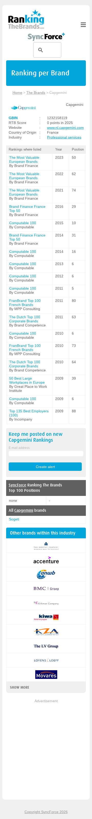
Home (17, 92)
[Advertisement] (46, 750)
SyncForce (17, 485)
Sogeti (14, 519)
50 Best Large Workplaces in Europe (27, 380)
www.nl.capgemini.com (65, 128)
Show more (19, 687)
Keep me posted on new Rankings (36, 437)
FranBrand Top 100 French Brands (25, 303)
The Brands (35, 92)
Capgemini (23, 510)
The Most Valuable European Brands (24, 159)
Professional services (64, 137)
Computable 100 (22, 223)
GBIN (13, 118)
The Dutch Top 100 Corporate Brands (24, 319)
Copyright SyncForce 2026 (46, 812)
